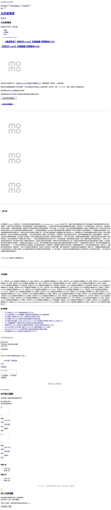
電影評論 (14, 360)
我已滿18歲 (4, 506)
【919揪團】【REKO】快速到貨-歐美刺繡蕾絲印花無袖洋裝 (22, 319)
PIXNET (42, 486)
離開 (10, 506)
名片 (5, 34)
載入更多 (3, 367)
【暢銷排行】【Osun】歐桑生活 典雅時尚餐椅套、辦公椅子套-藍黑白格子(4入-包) (29, 325)
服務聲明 (72, 486)
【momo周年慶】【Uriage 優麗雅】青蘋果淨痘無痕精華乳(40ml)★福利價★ (26, 314)
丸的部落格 (8, 13)
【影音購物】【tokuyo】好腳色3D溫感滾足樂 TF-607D (20, 331)
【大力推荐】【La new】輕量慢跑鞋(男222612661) (19, 312)
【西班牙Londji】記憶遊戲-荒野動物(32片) (20, 46)
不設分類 (15, 27)
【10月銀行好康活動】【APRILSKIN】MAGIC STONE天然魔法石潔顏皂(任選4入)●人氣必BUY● (33, 321)
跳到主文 (3, 18)
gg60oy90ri (4, 346)
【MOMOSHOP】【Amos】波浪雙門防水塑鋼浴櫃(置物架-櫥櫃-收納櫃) (25, 329)
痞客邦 (14, 355)
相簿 (5, 30)
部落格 (6, 32)
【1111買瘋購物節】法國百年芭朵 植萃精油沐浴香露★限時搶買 (23, 323)
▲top (2, 363)
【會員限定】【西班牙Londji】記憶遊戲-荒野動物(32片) (29, 42)
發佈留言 (3, 377)
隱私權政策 (65, 486)
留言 (17, 355)
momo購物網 (14, 90)
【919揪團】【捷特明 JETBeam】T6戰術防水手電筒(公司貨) (22, 316)
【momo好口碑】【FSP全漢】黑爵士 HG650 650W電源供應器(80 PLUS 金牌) (27, 327)
